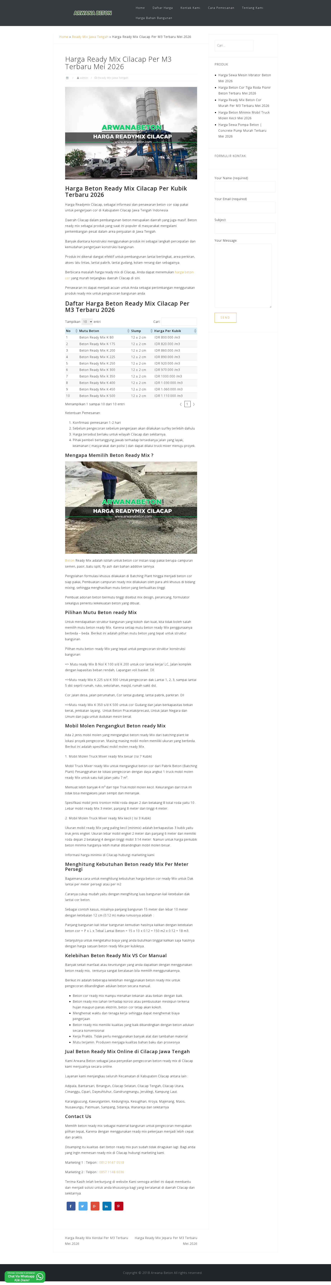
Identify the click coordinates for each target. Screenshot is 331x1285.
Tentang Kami (252, 8)
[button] (76, 331)
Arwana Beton (162, 1273)
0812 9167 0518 (111, 1162)
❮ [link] (181, 404)
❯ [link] (194, 404)
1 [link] (187, 404)
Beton (70, 560)
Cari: (156, 322)
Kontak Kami (190, 8)
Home (140, 8)
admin (84, 77)
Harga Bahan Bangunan (154, 18)
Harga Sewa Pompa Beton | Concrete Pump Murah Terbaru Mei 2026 (242, 130)
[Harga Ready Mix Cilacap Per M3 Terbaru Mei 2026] (131, 133)
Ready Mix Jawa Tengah (90, 37)
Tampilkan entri (83, 322)
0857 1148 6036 (111, 1172)
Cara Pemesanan (221, 8)
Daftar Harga (163, 8)
